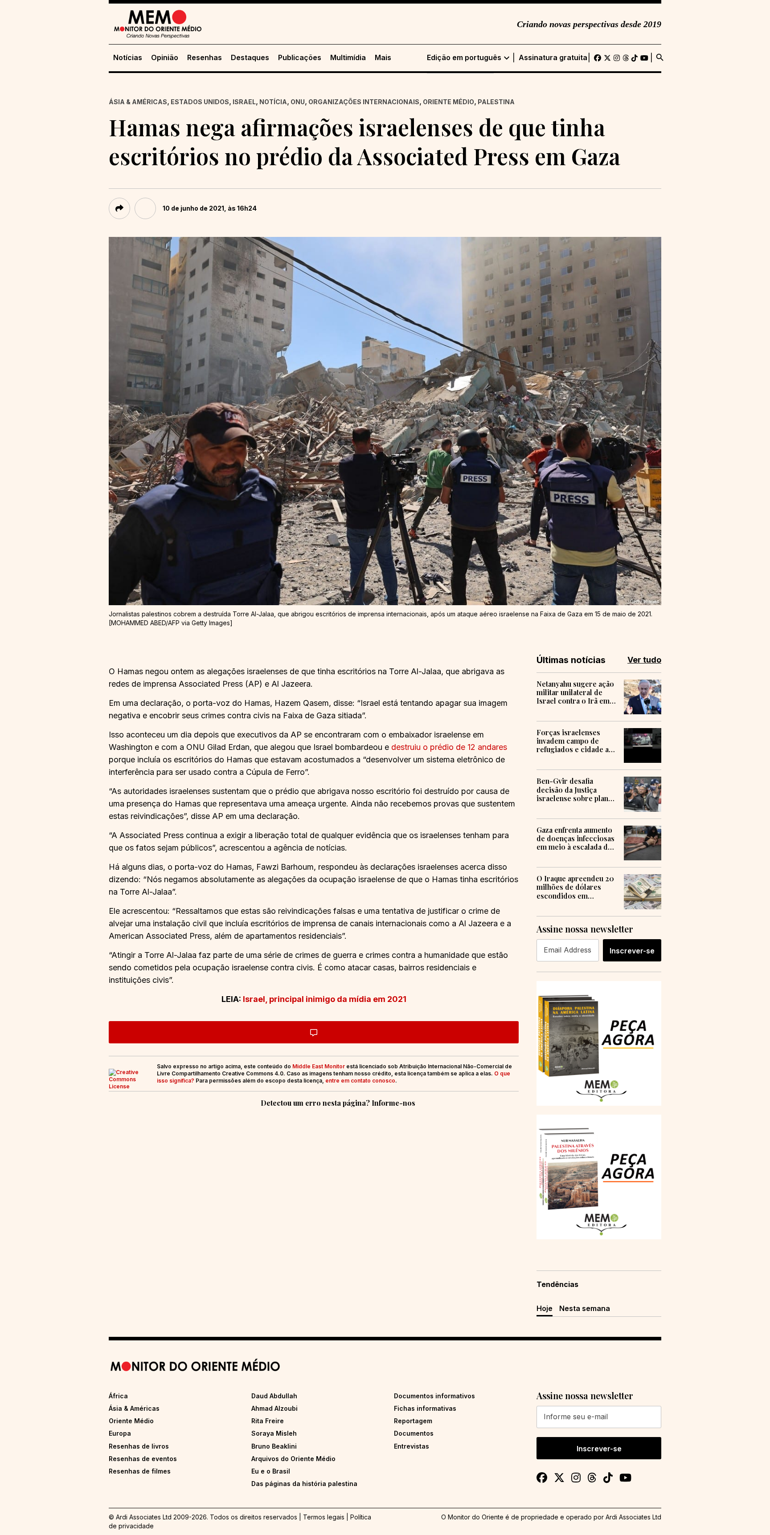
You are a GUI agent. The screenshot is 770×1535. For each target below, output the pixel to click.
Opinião (164, 57)
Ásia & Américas (138, 102)
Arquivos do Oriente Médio (293, 1458)
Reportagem (413, 1421)
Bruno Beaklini (274, 1446)
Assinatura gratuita (553, 57)
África (118, 1396)
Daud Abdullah (274, 1396)
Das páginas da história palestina (304, 1483)
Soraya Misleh (274, 1433)
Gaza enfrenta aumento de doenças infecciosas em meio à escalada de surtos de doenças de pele (575, 838)
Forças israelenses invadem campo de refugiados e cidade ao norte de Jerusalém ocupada (575, 741)
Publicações (299, 57)
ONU (298, 102)
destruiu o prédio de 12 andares (449, 747)
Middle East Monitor (318, 1066)
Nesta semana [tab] (584, 1308)
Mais (383, 57)
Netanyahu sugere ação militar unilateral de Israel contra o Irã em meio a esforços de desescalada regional (575, 692)
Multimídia (348, 57)
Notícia (273, 102)
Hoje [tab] (545, 1308)
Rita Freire (267, 1421)
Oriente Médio (448, 102)
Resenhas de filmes (140, 1471)
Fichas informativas (425, 1408)
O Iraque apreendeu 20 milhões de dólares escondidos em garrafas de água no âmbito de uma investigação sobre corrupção (575, 887)
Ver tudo (644, 659)
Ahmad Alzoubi (274, 1408)
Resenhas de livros (139, 1446)
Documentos (414, 1433)
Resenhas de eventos (143, 1458)
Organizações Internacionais (363, 102)
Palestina (496, 102)
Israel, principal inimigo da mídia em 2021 (323, 999)
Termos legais (323, 1517)
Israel (244, 102)
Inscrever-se (632, 950)
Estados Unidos (200, 102)
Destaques (250, 57)
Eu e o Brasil (270, 1471)
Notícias (127, 57)
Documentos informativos (434, 1396)
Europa (120, 1433)
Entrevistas (411, 1446)
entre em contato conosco (360, 1080)
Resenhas (204, 57)
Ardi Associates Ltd (633, 1517)
